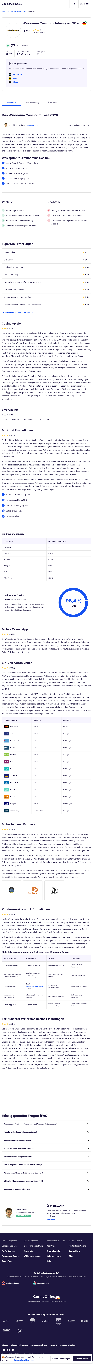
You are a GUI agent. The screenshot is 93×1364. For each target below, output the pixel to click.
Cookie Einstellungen (61, 1359)
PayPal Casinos (8, 1251)
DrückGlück (17, 74)
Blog (71, 1256)
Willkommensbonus (32, 1256)
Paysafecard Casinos (11, 1256)
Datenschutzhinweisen (24, 1360)
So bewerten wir (53, 1256)
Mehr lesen (50, 1219)
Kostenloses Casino (77, 1245)
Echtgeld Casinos (9, 1245)
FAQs (48, 1261)
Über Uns (50, 1245)
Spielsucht (53, 1345)
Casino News (74, 1251)
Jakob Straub (32, 125)
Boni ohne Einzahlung (33, 1245)
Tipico (15, 82)
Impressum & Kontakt (67, 1345)
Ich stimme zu (83, 1359)
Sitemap (5, 1345)
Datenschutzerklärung (38, 1345)
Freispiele (28, 1251)
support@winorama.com (34, 986)
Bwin (15, 78)
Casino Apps (7, 1261)
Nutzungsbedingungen (19, 1345)
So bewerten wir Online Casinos (16, 312)
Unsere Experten (53, 1251)
